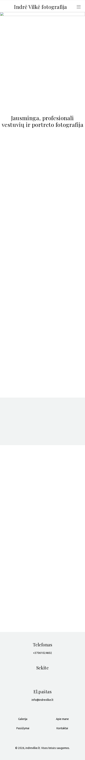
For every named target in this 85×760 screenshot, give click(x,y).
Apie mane (62, 719)
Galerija (42, 103)
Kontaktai (62, 728)
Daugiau (14, 527)
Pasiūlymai (22, 728)
